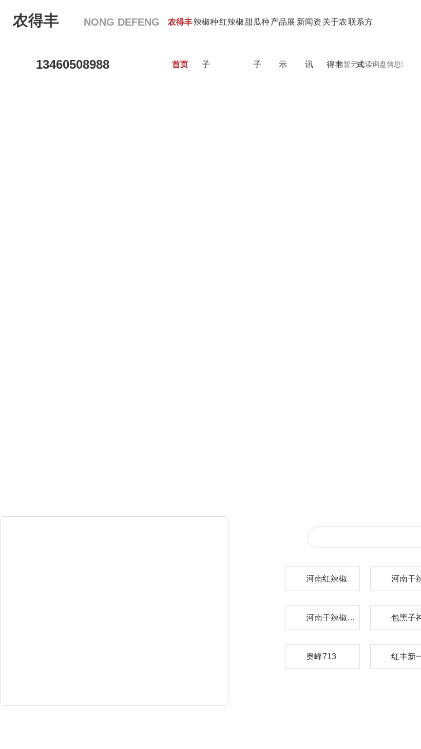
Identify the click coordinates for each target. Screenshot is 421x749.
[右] (371, 276)
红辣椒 (231, 21)
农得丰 (86, 20)
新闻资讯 (309, 43)
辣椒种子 (206, 43)
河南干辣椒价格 (332, 617)
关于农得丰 (334, 43)
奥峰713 (321, 656)
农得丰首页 (180, 43)
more (211, 690)
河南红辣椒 (326, 578)
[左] (49, 276)
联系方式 (360, 43)
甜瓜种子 (257, 43)
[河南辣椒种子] (193, 278)
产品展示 (283, 43)
